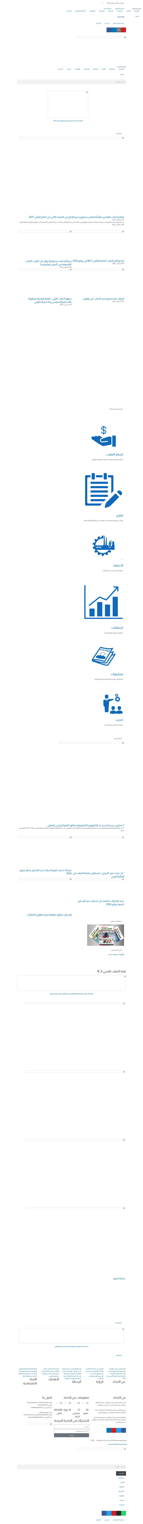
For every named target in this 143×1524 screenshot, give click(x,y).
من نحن (107, 23)
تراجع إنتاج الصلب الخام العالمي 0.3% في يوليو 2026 (98, 260)
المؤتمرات (92, 11)
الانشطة (86, 69)
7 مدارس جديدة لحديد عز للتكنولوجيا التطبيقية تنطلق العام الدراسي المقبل (85, 825)
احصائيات (117, 627)
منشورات (117, 674)
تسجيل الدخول (119, 8)
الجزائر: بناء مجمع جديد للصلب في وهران (103, 298)
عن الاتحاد (112, 69)
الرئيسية (121, 69)
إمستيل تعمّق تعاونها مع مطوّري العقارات (49, 914)
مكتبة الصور (119, 1278)
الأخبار (103, 69)
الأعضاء (95, 69)
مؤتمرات (77, 69)
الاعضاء (118, 565)
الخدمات (69, 11)
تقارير (119, 515)
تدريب (119, 719)
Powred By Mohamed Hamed (117, 1444)
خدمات (69, 69)
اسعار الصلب (114, 454)
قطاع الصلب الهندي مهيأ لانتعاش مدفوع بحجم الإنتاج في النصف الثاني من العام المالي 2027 (76, 217)
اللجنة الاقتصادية (80, 11)
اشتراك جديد (107, 8)
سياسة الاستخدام (118, 23)
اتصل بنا (98, 23)
